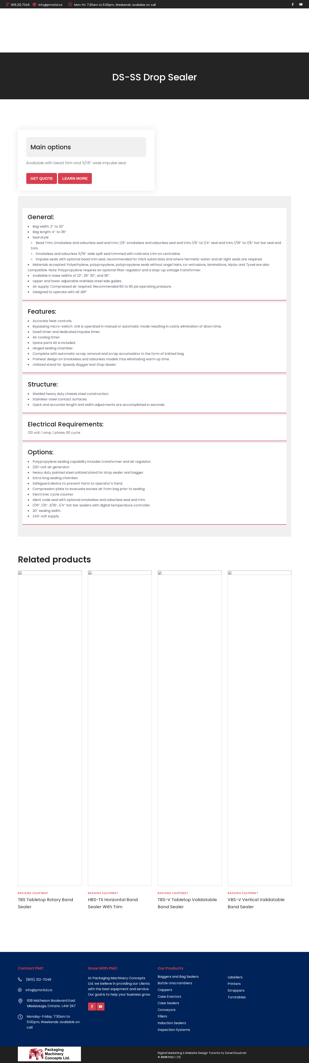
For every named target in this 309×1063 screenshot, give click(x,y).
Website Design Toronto (203, 1053)
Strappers (236, 990)
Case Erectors (169, 997)
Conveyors (167, 1010)
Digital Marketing (170, 1053)
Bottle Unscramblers (175, 983)
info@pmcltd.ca (50, 5)
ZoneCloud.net (236, 1053)
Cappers (165, 990)
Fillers (162, 1016)
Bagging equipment (33, 893)
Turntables (237, 997)
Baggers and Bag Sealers (178, 977)
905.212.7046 (20, 5)
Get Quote (41, 178)
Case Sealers (168, 1003)
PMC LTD (174, 1057)
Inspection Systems (174, 1030)
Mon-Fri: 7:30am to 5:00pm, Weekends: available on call (115, 5)
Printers (234, 984)
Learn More (75, 178)
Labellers (235, 977)
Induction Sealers (172, 1023)
